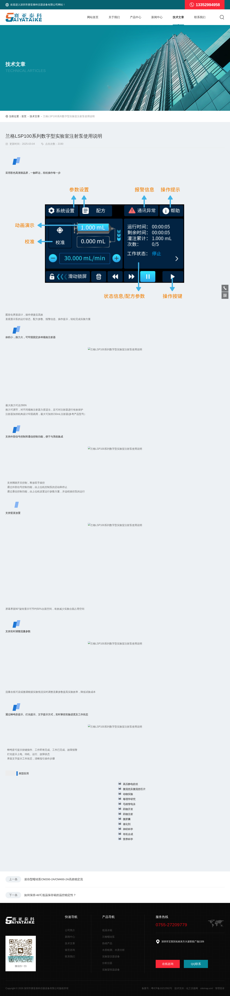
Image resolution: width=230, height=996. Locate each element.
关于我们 (114, 17)
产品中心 (135, 17)
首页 (23, 116)
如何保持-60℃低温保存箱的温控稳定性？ (50, 895)
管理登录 (220, 988)
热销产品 (107, 943)
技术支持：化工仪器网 (186, 988)
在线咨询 (167, 963)
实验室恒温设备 (111, 969)
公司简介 (70, 930)
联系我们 (199, 17)
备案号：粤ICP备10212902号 (157, 988)
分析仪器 (107, 963)
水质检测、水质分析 (113, 950)
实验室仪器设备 (111, 956)
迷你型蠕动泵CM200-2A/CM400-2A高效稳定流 (53, 879)
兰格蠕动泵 (108, 936)
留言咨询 (70, 950)
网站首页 (92, 17)
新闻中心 (157, 17)
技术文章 (178, 17)
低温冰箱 (107, 930)
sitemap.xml (206, 988)
